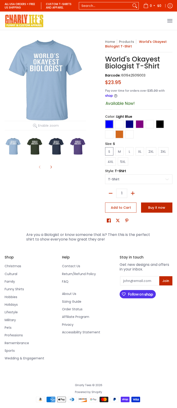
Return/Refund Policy (79, 274)
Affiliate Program (75, 316)
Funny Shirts (14, 289)
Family (10, 281)
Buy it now (156, 207)
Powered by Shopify (88, 392)
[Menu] (169, 21)
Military (10, 320)
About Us (69, 293)
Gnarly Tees (83, 385)
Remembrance (17, 343)
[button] (109, 221)
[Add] (132, 193)
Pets (8, 327)
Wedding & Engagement (24, 358)
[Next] (51, 167)
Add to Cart (121, 207)
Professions (14, 335)
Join (165, 281)
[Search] (135, 5)
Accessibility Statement (81, 332)
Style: (115, 171)
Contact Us (71, 266)
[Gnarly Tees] (24, 21)
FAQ (65, 281)
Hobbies (11, 297)
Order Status (72, 309)
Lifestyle (11, 312)
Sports (10, 350)
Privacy (68, 324)
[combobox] (105, 5)
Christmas (13, 266)
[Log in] (170, 6)
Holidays (11, 304)
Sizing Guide (71, 301)
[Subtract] (110, 193)
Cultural (11, 274)
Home (110, 41)
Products (126, 41)
